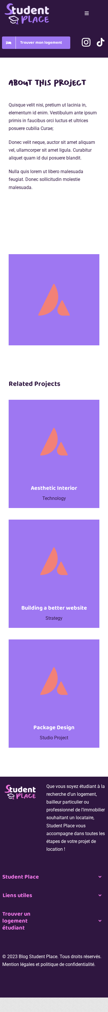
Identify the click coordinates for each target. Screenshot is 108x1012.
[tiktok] (100, 42)
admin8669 (23, 234)
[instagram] (86, 42)
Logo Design (38, 243)
